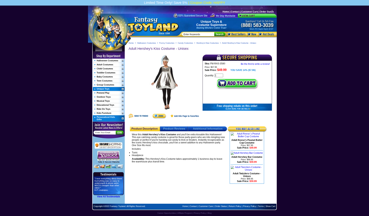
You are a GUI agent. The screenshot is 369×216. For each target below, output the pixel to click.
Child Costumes (105, 68)
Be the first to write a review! (255, 64)
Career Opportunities (166, 213)
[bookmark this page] (184, 118)
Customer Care (249, 11)
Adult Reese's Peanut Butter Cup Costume (247, 141)
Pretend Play (103, 93)
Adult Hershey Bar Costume (246, 157)
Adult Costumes (105, 64)
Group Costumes (105, 85)
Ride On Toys (103, 109)
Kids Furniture (104, 113)
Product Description (144, 128)
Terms (261, 206)
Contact (235, 11)
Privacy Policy (249, 206)
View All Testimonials (108, 196)
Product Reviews (174, 128)
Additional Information (208, 128)
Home (226, 11)
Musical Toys (103, 101)
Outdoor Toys (104, 97)
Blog (210, 213)
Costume (202, 25)
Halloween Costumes (146, 43)
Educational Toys (105, 105)
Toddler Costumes (106, 72)
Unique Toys (210, 21)
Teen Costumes (104, 81)
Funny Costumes (166, 43)
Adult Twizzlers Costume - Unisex (247, 175)
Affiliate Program (184, 213)
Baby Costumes (105, 77)
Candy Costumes (185, 43)
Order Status (267, 11)
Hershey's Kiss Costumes (207, 43)
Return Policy (235, 206)
